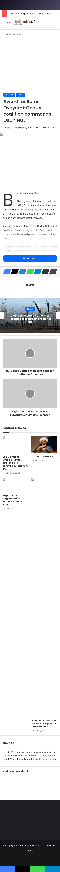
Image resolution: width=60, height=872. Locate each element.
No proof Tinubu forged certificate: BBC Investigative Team (14, 500)
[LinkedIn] (21, 271)
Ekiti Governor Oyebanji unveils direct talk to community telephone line (16, 463)
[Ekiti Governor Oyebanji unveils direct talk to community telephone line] (16, 445)
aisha (7, 127)
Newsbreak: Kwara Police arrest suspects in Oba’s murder (44, 723)
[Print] (52, 271)
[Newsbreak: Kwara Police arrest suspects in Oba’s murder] (44, 598)
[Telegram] (37, 271)
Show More (29, 258)
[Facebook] (6, 271)
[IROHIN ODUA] (27, 22)
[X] (14, 271)
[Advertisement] (30, 64)
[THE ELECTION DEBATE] (44, 444)
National (17, 34)
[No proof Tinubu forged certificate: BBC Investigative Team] (16, 485)
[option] (30, 315)
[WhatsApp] (29, 271)
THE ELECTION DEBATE (43, 456)
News (20, 94)
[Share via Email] (44, 271)
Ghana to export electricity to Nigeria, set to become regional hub (30, 319)
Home (8, 34)
